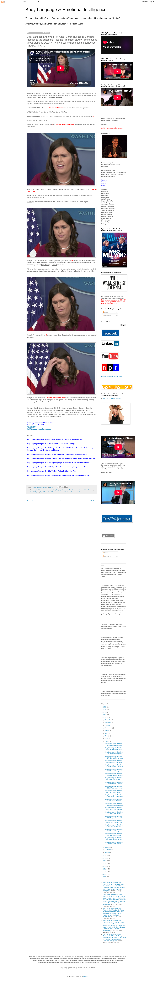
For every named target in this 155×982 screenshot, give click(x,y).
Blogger (85, 976)
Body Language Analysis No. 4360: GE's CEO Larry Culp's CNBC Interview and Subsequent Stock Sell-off (113, 302)
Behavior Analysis (47, 489)
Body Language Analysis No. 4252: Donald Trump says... (114, 830)
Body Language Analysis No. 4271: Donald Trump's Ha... (114, 752)
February (108, 850)
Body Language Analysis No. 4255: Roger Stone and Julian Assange (51, 444)
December (108, 720)
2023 (105, 712)
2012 (105, 869)
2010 (105, 874)
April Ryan (39, 489)
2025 (105, 707)
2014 (105, 863)
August (107, 730)
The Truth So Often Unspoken (112, 398)
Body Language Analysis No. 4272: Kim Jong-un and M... (114, 748)
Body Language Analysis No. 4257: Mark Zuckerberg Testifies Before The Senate (55, 439)
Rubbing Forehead (56, 492)
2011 (105, 871)
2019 (105, 715)
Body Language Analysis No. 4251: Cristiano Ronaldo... (114, 834)
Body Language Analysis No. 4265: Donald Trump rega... (114, 774)
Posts (106, 312)
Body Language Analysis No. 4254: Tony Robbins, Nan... (114, 821)
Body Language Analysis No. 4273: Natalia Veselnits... (114, 744)
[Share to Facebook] (65, 487)
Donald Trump (89, 489)
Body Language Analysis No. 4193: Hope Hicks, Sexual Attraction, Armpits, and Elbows (57, 467)
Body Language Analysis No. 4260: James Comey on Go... (114, 795)
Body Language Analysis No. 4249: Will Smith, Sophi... (114, 843)
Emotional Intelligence (33, 492)
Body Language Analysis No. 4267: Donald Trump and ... (114, 770)
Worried (79, 492)
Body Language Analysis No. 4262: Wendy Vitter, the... (114, 787)
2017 (105, 856)
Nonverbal (47, 492)
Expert (42, 492)
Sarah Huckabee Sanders (69, 492)
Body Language (57, 489)
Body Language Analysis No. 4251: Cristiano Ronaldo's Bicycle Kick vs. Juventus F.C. (57, 454)
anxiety (34, 489)
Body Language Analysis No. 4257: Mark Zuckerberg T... (114, 808)
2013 (105, 866)
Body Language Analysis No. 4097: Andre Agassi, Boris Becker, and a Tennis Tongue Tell (58, 475)
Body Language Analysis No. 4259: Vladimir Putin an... (114, 800)
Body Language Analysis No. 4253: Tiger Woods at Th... (114, 825)
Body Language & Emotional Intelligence (66, 9)
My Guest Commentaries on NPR (111, 376)
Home (62, 501)
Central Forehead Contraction (70, 489)
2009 (105, 877)
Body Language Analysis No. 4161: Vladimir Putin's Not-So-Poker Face (51, 471)
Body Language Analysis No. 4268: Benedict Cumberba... (114, 765)
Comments (107, 315)
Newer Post (30, 501)
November (108, 722)
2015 (105, 861)
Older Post (93, 501)
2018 (105, 717)
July (106, 733)
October (107, 725)
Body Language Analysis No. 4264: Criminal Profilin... (114, 778)
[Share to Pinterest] (67, 487)
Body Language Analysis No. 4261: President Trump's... (114, 791)
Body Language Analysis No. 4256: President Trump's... (114, 812)
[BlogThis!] (60, 487)
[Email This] (58, 487)
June (106, 736)
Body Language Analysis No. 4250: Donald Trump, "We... (114, 838)
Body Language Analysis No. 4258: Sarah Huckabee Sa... (114, 804)
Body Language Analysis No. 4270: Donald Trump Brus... (114, 757)
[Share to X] (63, 487)
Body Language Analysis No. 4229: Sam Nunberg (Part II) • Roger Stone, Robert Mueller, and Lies (61, 458)
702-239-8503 (31, 427)
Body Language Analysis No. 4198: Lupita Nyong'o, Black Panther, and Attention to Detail (58, 462)
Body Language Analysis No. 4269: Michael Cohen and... (114, 761)
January (107, 852)
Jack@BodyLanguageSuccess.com (39, 429)
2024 (105, 710)
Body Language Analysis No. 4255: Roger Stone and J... (114, 817)
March (107, 847)
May (106, 738)
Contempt (82, 489)
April (106, 741)
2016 (105, 858)
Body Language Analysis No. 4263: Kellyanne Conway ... (114, 783)
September (108, 728)
